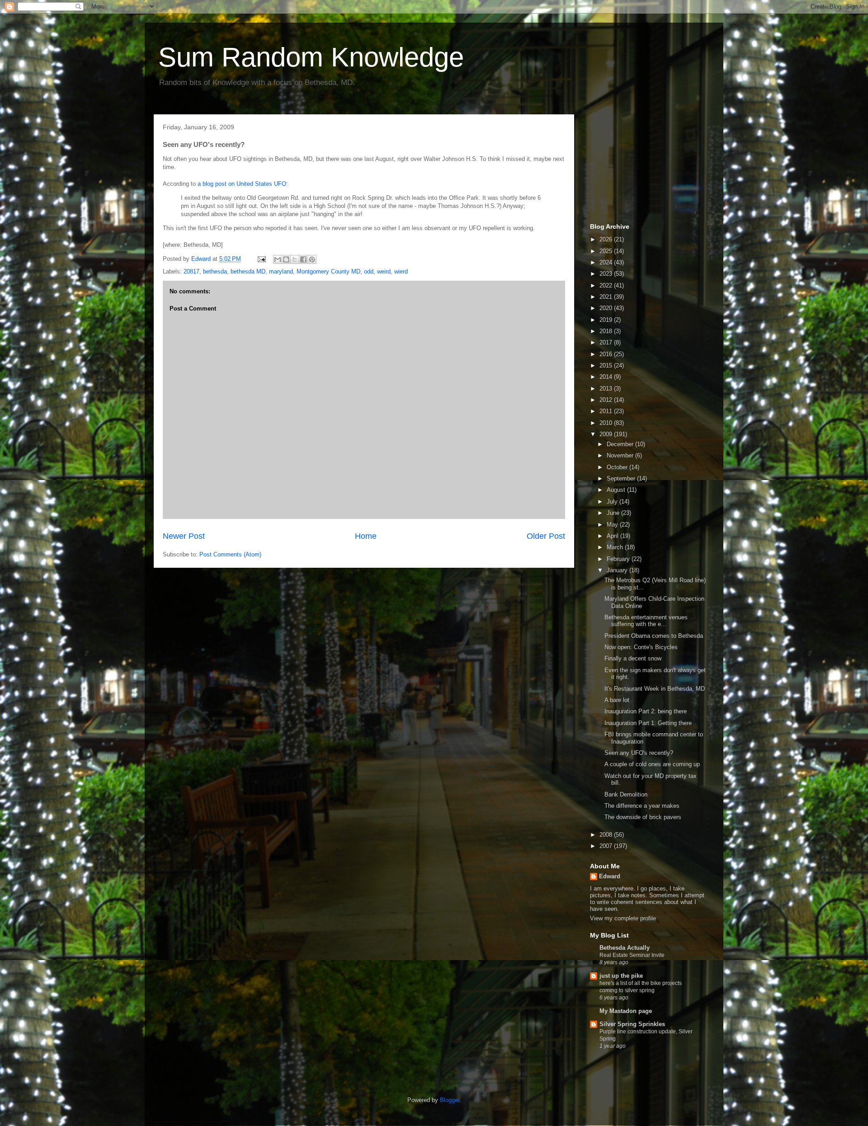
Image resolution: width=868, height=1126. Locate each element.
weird (384, 271)
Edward (609, 876)
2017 (606, 342)
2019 (606, 319)
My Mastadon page (625, 1011)
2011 (606, 411)
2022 (606, 285)
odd (368, 271)
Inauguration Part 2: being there (645, 711)
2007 (606, 846)
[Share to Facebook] (303, 259)
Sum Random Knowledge (311, 57)
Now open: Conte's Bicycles (641, 647)
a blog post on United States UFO (242, 183)
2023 (606, 273)
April (613, 535)
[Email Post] (261, 258)
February (619, 559)
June (614, 512)
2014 (606, 376)
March (616, 547)
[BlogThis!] (286, 259)
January (618, 570)
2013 (606, 388)
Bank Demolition (625, 794)
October (618, 467)
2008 (606, 834)
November (621, 455)
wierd (401, 271)
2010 (606, 422)
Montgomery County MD (328, 271)
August (617, 489)
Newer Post (184, 536)
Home (366, 536)
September (622, 478)
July (613, 501)
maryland (281, 271)
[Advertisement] (635, 166)
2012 (606, 399)
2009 (606, 434)
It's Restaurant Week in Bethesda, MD (654, 688)
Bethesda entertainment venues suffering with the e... (646, 621)
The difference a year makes (641, 805)
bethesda (215, 271)
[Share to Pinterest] (311, 259)
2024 (606, 262)
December (621, 444)
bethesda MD (248, 271)
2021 (606, 296)
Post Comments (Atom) (230, 554)
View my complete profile (623, 918)
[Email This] (277, 259)
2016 (606, 354)
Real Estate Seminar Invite (632, 955)
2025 (606, 251)
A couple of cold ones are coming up (652, 764)
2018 (606, 331)
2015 (606, 365)
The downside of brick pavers (642, 817)
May (613, 524)
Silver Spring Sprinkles (632, 1024)
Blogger (449, 1100)
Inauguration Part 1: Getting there (648, 723)
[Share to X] (294, 259)
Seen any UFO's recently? (638, 752)
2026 (606, 239)
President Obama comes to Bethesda (653, 635)
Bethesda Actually (624, 947)
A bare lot (616, 700)
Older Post (546, 536)
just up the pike (621, 975)
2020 (606, 308)
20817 (191, 271)
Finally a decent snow (632, 658)
